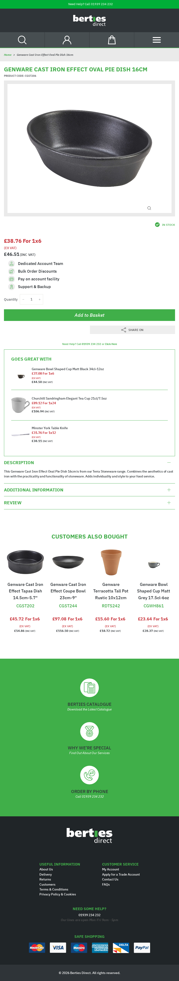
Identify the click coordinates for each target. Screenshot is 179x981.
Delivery (45, 874)
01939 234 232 (102, 4)
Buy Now (25, 598)
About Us (46, 869)
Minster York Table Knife (50, 428)
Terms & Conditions (53, 889)
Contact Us (110, 879)
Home (7, 54)
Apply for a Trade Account (121, 874)
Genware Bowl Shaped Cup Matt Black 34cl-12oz (68, 369)
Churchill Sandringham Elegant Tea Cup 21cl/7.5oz (69, 398)
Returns (45, 879)
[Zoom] (149, 208)
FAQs (106, 884)
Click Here (111, 344)
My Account (110, 869)
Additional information (33, 490)
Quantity (10, 299)
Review (12, 502)
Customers (47, 884)
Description (19, 462)
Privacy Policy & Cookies (57, 894)
